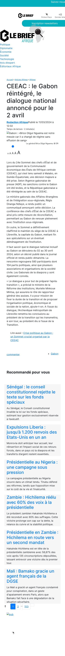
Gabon (54, 353)
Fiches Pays (46, 17)
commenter (13, 354)
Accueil (10, 79)
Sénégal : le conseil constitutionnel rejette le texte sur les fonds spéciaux (31, 394)
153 (26, 606)
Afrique (32, 79)
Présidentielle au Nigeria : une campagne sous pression (32, 467)
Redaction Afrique (17, 122)
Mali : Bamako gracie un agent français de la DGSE (30, 576)
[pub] (10, 614)
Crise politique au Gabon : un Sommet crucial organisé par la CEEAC (31, 336)
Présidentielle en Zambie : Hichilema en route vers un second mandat (32, 537)
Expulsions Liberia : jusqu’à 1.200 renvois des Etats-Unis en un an (32, 432)
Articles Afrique (21, 79)
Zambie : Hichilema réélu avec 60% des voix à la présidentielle (31, 502)
